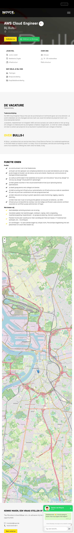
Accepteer (64, 4)
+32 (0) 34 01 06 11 (11, 525)
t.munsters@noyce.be (12, 523)
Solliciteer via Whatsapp (30, 39)
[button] (38, 371)
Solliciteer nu (10, 39)
